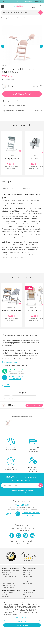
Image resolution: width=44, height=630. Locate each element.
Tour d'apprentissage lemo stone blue (12, 159)
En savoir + (38, 111)
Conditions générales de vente (10, 570)
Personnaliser (22, 617)
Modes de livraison (7, 581)
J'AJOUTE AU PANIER (34, 405)
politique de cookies (10, 614)
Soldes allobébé (27, 583)
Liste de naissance (28, 592)
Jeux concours (27, 596)
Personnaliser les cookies (9, 576)
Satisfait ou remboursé (8, 587)
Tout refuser (22, 622)
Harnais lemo (35, 158)
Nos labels (5, 594)
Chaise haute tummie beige (35, 310)
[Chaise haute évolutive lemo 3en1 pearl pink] (7, 422)
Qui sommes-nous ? (28, 570)
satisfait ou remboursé (11, 468)
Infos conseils (26, 594)
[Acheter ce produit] (20, 151)
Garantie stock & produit (8, 585)
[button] (2, 46)
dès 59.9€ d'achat (11, 448)
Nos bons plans (27, 572)
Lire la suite (22, 265)
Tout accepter (22, 625)
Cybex (4, 66)
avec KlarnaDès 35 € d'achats (33, 449)
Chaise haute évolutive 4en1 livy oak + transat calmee (11, 311)
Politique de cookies (7, 579)
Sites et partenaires (7, 592)
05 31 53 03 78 (33, 471)
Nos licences (5, 596)
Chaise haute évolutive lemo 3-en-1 (24, 397)
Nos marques (26, 574)
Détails (15, 72)
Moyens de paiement (8, 583)
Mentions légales (27, 576)
